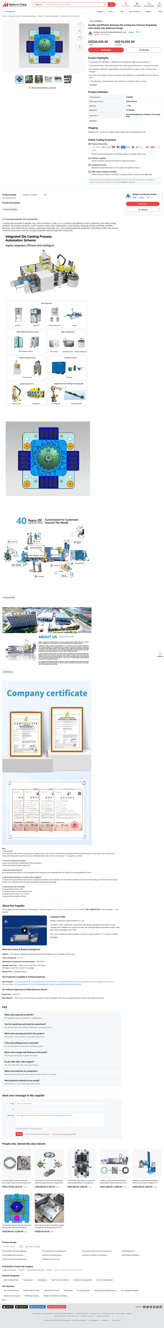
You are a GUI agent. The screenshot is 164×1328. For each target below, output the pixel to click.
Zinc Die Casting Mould (104, 1280)
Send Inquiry (106, 50)
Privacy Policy (116, 1320)
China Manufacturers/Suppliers (64, 1313)
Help (122, 11)
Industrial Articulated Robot (51, 1255)
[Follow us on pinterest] (157, 1307)
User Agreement (94, 1320)
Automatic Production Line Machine (94, 1255)
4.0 (135, 197)
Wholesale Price (95, 1313)
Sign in (159, 6)
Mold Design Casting (32, 1296)
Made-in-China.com (72, 1316)
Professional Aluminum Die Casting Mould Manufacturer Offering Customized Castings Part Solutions (16, 1227)
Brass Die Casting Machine (19, 984)
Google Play (21, 1307)
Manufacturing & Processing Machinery (22, 16)
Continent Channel (108, 1313)
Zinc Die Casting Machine (39, 984)
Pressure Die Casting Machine (81, 981)
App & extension (134, 11)
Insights (129, 1313)
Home (4, 16)
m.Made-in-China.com (87, 1316)
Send (19, 1134)
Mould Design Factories (31, 1290)
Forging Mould (28, 1280)
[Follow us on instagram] (151, 1307)
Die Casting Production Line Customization (97, 1251)
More (4, 1300)
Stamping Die (42, 1280)
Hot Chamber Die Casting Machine (54, 1251)
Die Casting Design (83, 1290)
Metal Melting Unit (128, 1251)
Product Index (120, 1313)
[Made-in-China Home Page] (14, 4)
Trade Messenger (37, 1307)
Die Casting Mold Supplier (130, 1290)
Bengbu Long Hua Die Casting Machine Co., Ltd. (110, 32)
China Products (47, 1313)
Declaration (105, 1320)
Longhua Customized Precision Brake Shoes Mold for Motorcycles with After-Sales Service (113, 1182)
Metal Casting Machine (58, 984)
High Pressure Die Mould (60, 1280)
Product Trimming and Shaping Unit (14, 1259)
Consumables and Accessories (12, 1255)
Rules (160, 11)
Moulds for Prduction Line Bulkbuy (55, 1296)
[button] (105, 4)
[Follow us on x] (147, 1307)
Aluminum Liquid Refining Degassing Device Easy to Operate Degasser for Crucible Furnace (145, 1182)
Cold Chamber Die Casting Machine (14, 1251)
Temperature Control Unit (51, 1259)
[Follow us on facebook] (144, 1307)
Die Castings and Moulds (130, 1255)
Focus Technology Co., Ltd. (66, 1320)
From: (12, 1103)
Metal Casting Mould (11, 1280)
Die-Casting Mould (51, 16)
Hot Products (37, 1313)
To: (13, 1109)
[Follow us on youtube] (154, 1307)
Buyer (111, 11)
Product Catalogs (33, 1246)
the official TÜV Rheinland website (67, 909)
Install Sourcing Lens (58, 1307)
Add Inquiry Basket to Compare (44, 87)
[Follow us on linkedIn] (160, 1307)
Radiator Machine (74, 984)
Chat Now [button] (145, 50)
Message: (11, 1115)
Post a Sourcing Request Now (64, 1134)
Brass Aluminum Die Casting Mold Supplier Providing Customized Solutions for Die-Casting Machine (49, 1227)
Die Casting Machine (22, 981)
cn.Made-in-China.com (103, 1316)
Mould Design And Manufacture (105, 1290)
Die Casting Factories (11, 1290)
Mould (41, 16)
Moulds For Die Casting (12, 1296)
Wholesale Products (82, 1313)
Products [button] (38, 4)
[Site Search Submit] (112, 4)
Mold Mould (68, 1290)
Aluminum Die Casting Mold (69, 16)
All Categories (10, 11)
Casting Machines (37, 981)
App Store (7, 1307)
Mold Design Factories (51, 1290)
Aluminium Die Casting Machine (57, 981)
